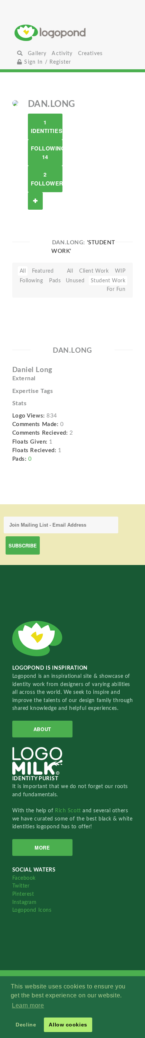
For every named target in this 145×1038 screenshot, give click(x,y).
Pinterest (23, 894)
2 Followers (46, 179)
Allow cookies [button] (68, 1025)
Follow (35, 201)
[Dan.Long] (15, 103)
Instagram (24, 902)
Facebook (24, 878)
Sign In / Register (46, 62)
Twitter (21, 886)
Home (72, 32)
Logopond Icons (32, 910)
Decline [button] (26, 1025)
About (42, 729)
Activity (62, 53)
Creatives (90, 53)
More (42, 847)
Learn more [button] (28, 1005)
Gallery (37, 53)
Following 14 (46, 153)
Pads (55, 280)
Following (31, 280)
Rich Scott (69, 810)
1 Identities (46, 126)
